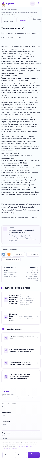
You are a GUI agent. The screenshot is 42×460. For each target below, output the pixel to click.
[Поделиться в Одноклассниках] (9, 254)
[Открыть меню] (32, 4)
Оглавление (23, 20)
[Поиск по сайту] (39, 4)
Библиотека (12, 10)
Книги (3, 416)
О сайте (4, 436)
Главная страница (8, 33)
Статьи (4, 424)
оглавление (34, 33)
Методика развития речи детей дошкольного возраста (19, 12)
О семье (4, 427)
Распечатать (34, 254)
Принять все (33, 455)
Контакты (4, 438)
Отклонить (8, 455)
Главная (3, 10)
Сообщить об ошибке (12, 259)
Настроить (21, 455)
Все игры (4, 407)
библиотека (23, 33)
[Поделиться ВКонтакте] (3, 254)
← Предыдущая (8, 20)
